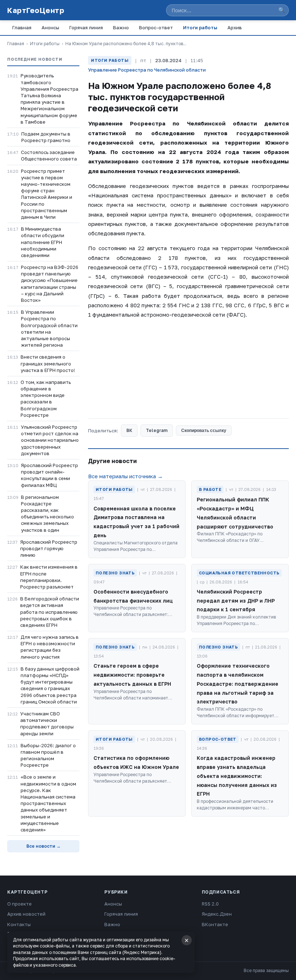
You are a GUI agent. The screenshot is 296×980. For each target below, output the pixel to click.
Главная (21, 27)
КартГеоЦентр (35, 10)
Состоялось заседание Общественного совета (49, 155)
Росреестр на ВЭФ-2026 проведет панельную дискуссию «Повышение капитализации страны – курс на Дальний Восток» (49, 283)
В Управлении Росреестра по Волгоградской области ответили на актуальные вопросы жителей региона (49, 328)
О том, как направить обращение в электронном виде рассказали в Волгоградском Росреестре (46, 398)
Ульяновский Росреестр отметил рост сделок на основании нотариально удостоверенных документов (50, 440)
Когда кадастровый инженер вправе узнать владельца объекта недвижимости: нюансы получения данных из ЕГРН (237, 776)
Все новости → (43, 846)
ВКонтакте (215, 924)
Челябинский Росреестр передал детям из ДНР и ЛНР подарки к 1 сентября (236, 601)
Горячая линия (86, 27)
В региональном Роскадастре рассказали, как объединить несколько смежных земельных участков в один (47, 513)
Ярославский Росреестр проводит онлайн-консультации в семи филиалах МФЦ (49, 475)
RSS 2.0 (210, 904)
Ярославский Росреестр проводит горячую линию (48, 548)
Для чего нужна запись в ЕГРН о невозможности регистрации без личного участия (50, 647)
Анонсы (50, 27)
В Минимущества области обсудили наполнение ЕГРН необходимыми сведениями (42, 242)
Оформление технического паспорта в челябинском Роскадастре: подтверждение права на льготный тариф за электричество (237, 684)
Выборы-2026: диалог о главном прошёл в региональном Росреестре (48, 755)
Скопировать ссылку (203, 430)
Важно (121, 27)
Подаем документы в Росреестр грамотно (45, 137)
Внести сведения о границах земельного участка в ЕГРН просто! (48, 363)
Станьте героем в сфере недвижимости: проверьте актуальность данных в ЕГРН (132, 675)
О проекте (19, 904)
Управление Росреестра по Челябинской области (147, 70)
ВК (129, 430)
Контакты (19, 924)
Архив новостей (26, 914)
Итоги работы (200, 27)
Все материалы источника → (125, 476)
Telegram (156, 430)
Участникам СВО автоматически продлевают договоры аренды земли (47, 723)
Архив (234, 27)
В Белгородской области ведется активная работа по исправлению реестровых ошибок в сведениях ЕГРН (49, 612)
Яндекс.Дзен (217, 914)
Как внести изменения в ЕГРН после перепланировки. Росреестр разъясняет (49, 577)
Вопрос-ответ (156, 27)
